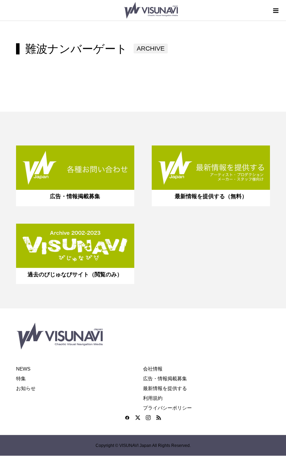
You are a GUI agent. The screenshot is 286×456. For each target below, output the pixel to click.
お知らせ (26, 388)
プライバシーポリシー (167, 408)
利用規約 (153, 398)
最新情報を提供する (165, 388)
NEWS (23, 369)
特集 (21, 378)
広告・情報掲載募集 (165, 378)
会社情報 (153, 369)
